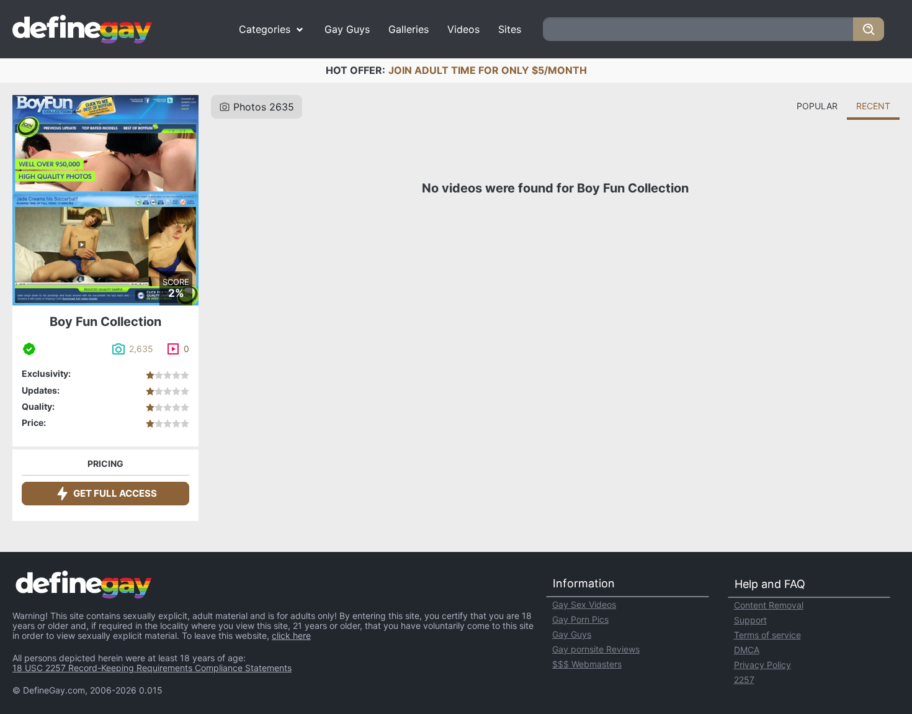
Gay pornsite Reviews (596, 649)
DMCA (746, 649)
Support (750, 620)
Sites (509, 29)
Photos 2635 (263, 107)
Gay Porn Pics (580, 619)
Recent (873, 106)
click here (291, 635)
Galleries (408, 29)
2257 (744, 679)
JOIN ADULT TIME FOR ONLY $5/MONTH (487, 70)
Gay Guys (347, 29)
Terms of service (767, 635)
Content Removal (768, 605)
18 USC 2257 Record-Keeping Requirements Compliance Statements (152, 667)
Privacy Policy (762, 664)
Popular (817, 106)
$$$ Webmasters (587, 664)
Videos (463, 29)
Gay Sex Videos (584, 604)
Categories (264, 29)
